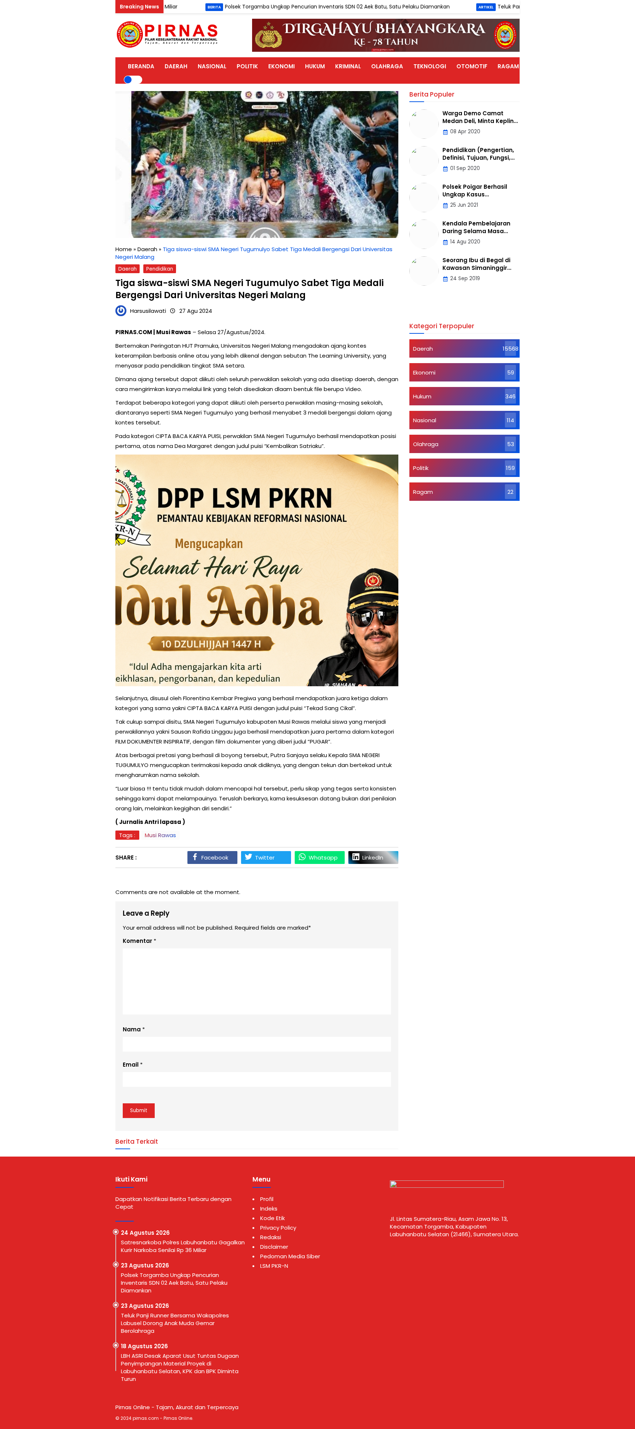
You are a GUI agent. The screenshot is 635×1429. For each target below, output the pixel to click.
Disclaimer (274, 1247)
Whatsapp (323, 857)
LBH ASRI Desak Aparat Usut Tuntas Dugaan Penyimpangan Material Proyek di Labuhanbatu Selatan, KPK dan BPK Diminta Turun (180, 1367)
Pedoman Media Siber (290, 1256)
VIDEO (570, 66)
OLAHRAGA (387, 66)
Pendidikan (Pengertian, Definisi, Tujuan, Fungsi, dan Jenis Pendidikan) (478, 157)
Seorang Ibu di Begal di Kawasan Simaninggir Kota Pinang (476, 267)
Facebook (214, 857)
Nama (132, 1029)
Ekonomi (424, 372)
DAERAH (176, 66)
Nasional (424, 420)
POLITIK (247, 66)
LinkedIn (372, 857)
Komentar (137, 941)
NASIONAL (212, 66)
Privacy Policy (278, 1227)
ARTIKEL (540, 66)
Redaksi (270, 1237)
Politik (420, 468)
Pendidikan (159, 268)
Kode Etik (272, 1218)
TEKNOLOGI (429, 66)
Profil (266, 1199)
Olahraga (425, 444)
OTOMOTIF (471, 66)
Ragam (423, 492)
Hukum (422, 396)
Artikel (443, 7)
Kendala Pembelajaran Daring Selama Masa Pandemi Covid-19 (476, 231)
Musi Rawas (160, 835)
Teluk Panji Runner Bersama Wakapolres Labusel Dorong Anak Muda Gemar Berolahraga (175, 1323)
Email (131, 1064)
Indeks (268, 1208)
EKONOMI (281, 66)
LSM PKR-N (274, 1266)
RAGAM (508, 66)
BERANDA (141, 66)
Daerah (127, 268)
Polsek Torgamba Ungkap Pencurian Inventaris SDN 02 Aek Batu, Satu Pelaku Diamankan (295, 6)
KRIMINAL (348, 66)
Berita (172, 7)
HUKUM (315, 66)
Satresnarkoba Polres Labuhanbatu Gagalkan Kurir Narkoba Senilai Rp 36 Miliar (183, 1246)
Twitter (265, 857)
